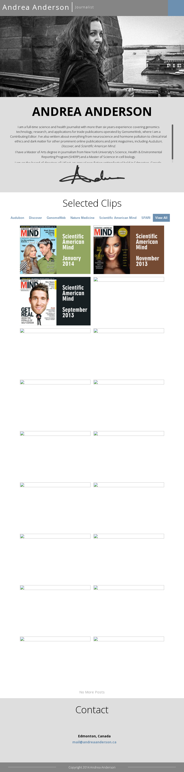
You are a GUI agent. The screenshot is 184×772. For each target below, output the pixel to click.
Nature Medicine (82, 218)
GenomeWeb (56, 218)
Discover (35, 218)
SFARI (145, 218)
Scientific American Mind (118, 218)
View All (161, 218)
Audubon (17, 218)
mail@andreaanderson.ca (94, 742)
